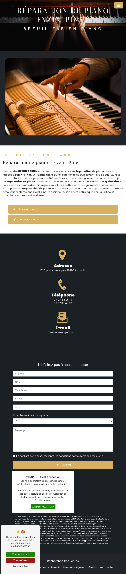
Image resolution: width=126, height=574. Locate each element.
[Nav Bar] (118, 5)
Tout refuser (20, 560)
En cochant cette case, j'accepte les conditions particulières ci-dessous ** (59, 455)
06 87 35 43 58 (63, 303)
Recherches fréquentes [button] (63, 561)
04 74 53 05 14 (63, 300)
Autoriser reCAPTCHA (43, 506)
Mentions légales (73, 567)
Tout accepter (20, 554)
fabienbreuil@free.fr (63, 332)
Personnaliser (20, 566)
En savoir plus (26, 209)
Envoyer (66, 464)
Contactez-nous (28, 219)
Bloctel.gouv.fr (58, 543)
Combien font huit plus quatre (30, 415)
